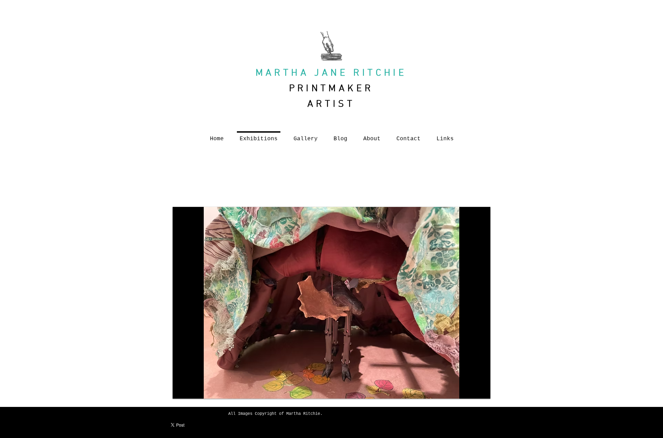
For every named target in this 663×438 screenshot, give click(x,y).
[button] (331, 303)
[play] (480, 388)
